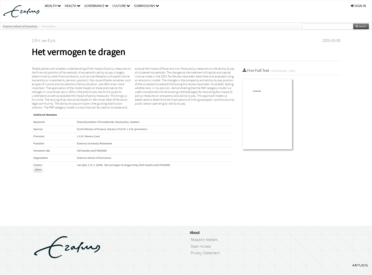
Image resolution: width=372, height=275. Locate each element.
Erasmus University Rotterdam (94, 143)
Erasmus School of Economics (20, 26)
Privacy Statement (205, 253)
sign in (360, 6)
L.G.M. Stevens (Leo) (88, 136)
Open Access (201, 246)
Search (362, 26)
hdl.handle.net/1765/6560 (92, 150)
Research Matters (204, 240)
